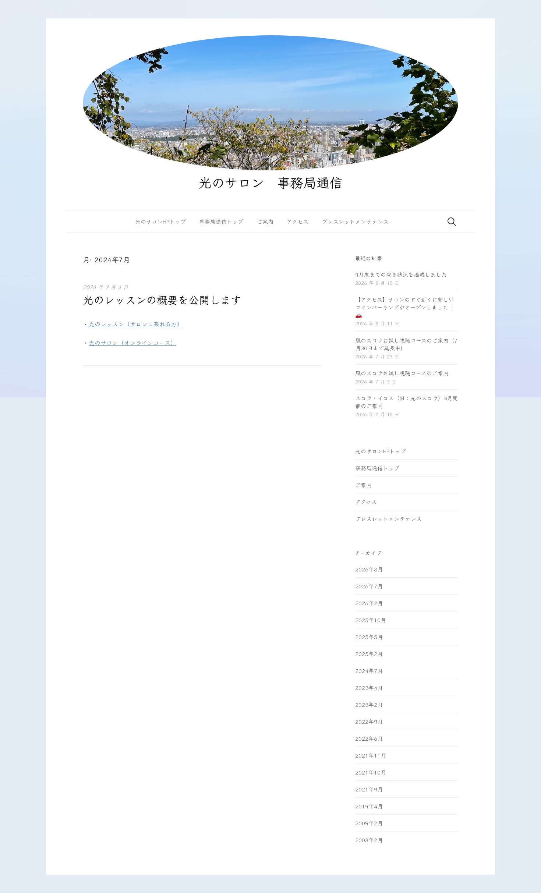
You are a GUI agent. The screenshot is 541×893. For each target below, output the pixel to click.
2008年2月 (369, 840)
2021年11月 (370, 755)
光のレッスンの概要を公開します (162, 299)
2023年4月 (369, 687)
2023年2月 (369, 704)
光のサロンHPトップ (160, 221)
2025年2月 (369, 654)
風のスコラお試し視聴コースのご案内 (402, 373)
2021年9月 (369, 789)
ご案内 (265, 221)
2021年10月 (370, 772)
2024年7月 (369, 670)
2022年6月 (369, 738)
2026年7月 (369, 586)
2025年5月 (369, 637)
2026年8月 (369, 569)
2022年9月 (369, 721)
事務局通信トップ (221, 221)
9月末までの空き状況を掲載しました (401, 274)
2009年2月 (369, 823)
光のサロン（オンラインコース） (132, 342)
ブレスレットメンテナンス (355, 221)
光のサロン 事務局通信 (270, 181)
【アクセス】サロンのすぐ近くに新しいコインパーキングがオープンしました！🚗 (404, 307)
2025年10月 (370, 620)
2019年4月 (369, 806)
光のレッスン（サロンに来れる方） (136, 323)
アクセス (297, 221)
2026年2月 (369, 603)
